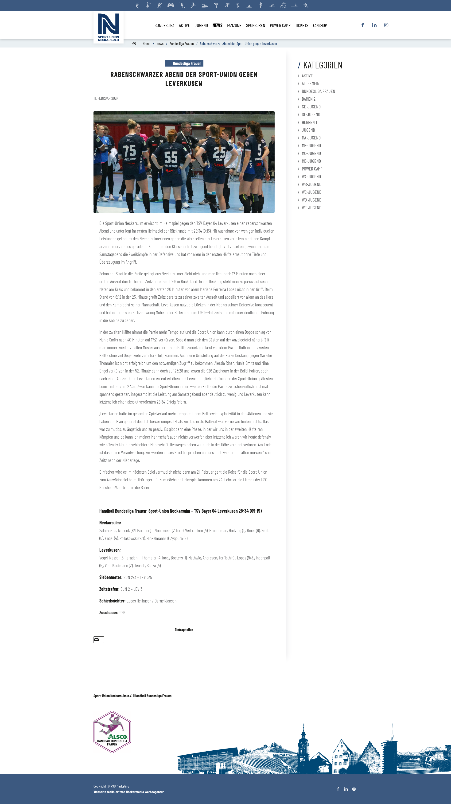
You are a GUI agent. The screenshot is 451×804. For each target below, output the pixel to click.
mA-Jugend (311, 137)
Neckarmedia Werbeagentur (145, 791)
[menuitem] (164, 25)
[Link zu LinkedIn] (374, 25)
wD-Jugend (311, 199)
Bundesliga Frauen (182, 43)
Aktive (307, 75)
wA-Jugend (311, 176)
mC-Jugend (311, 153)
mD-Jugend (311, 161)
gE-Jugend (311, 106)
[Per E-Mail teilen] (96, 640)
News (159, 43)
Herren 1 (309, 122)
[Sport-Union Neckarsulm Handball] (108, 27)
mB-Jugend (311, 145)
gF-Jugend (311, 114)
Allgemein (310, 83)
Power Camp (312, 168)
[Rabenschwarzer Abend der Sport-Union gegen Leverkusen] (184, 162)
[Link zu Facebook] (363, 25)
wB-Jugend (311, 184)
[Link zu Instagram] (386, 25)
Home (146, 43)
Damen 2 (308, 99)
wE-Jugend (311, 207)
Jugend (308, 130)
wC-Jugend (311, 192)
